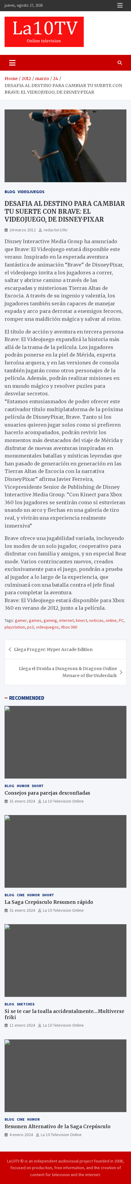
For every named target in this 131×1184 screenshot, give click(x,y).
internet (66, 620)
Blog (10, 191)
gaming (50, 620)
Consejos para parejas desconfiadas (47, 793)
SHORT (38, 785)
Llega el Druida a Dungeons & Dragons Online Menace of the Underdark (68, 672)
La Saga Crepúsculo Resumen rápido (49, 902)
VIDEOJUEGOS (31, 191)
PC (121, 620)
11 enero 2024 (22, 1025)
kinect (81, 620)
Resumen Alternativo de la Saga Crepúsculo (58, 1126)
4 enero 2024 (21, 1134)
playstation (15, 627)
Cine (21, 895)
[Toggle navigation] (12, 63)
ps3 (30, 627)
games (35, 620)
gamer (21, 620)
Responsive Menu (120, 5)
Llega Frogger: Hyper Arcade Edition (53, 649)
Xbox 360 (69, 627)
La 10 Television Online (63, 801)
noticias (96, 620)
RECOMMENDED (26, 698)
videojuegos (47, 627)
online (111, 620)
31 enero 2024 (22, 801)
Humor (23, 785)
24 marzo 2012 (22, 230)
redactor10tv (56, 230)
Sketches (25, 1004)
